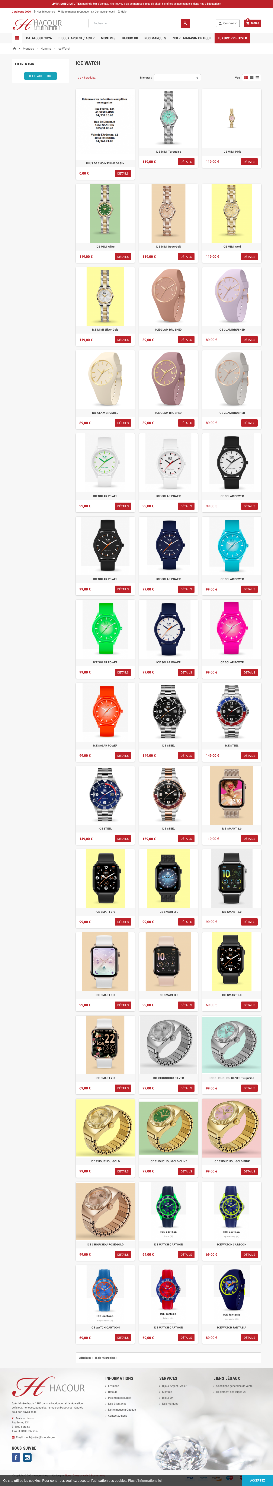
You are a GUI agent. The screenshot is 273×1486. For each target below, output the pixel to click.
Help (122, 11)
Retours (113, 1391)
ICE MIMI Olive (105, 246)
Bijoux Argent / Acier (76, 38)
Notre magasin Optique (73, 11)
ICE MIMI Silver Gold (105, 329)
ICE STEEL (168, 745)
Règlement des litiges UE (231, 1391)
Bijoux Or (167, 1397)
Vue (237, 77)
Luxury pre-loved (232, 38)
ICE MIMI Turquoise (168, 151)
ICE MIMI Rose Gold (168, 246)
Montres (108, 38)
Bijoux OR (130, 38)
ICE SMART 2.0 (231, 995)
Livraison (113, 1385)
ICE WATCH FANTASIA (231, 1327)
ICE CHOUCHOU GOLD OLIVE (168, 1161)
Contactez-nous (117, 1415)
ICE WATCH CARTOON (168, 1244)
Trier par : (146, 77)
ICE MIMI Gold (232, 246)
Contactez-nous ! (104, 11)
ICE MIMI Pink (232, 151)
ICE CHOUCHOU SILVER (168, 1078)
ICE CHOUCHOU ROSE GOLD (105, 1244)
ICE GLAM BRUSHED (168, 329)
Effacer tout (41, 76)
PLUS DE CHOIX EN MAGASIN (105, 163)
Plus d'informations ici (145, 1481)
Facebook (16, 1457)
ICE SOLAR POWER (105, 496)
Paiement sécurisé (119, 1397)
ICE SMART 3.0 (231, 828)
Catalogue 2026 (39, 38)
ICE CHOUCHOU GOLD (105, 1161)
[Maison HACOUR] (37, 23)
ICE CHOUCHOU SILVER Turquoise (231, 1078)
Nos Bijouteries (44, 11)
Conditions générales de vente (234, 1385)
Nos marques (155, 38)
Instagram (27, 1457)
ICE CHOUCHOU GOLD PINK (232, 1161)
